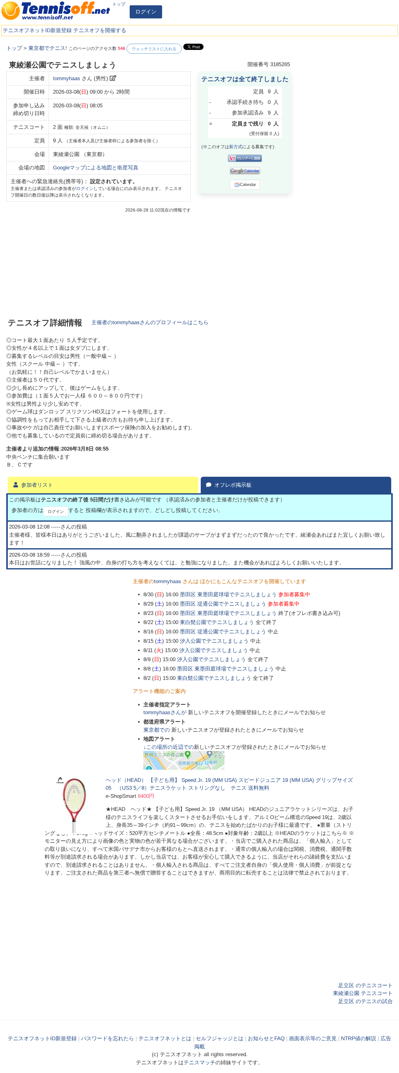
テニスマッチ (199, 1063)
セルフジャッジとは (219, 1038)
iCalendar (247, 184)
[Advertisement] (346, 137)
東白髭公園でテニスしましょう (217, 622)
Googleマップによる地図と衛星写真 (95, 168)
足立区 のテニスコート (365, 985)
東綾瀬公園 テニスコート (363, 993)
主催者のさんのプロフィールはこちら (150, 322)
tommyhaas (66, 78)
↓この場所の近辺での (168, 747)
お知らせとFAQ (266, 1038)
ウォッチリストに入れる (154, 48)
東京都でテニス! (47, 48)
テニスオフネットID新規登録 (37, 30)
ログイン (145, 12)
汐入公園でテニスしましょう (214, 641)
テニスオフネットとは (164, 1038)
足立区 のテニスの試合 (365, 1001)
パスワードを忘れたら (107, 1038)
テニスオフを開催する (99, 30)
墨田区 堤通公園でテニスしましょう (223, 604)
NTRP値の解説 (358, 1038)
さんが (165, 712)
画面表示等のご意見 (313, 1038)
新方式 (235, 146)
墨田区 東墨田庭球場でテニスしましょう (228, 594)
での (157, 730)
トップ (118, 4)
